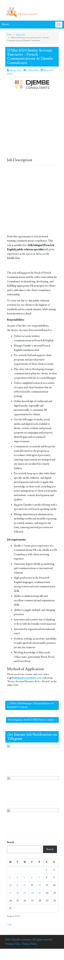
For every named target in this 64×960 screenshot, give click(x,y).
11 (17, 885)
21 (40, 892)
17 (10, 892)
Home (9, 34)
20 (32, 892)
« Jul (9, 924)
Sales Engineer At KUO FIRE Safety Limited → (32, 719)
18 (18, 892)
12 (25, 885)
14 (40, 885)
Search (10, 842)
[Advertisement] (32, 125)
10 (10, 885)
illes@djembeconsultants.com (26, 677)
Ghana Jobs (20, 34)
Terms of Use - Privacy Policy (21, 944)
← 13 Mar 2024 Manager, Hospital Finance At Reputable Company (30, 705)
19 (25, 892)
